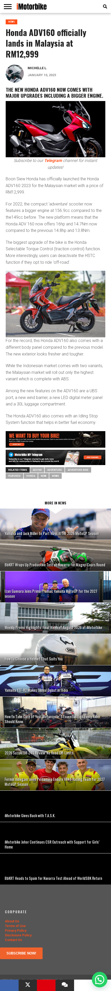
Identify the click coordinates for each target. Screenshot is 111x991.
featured (14, 475)
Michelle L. (37, 68)
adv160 (37, 469)
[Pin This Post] (46, 985)
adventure (54, 469)
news (55, 475)
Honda (30, 475)
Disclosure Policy (18, 935)
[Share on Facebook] (9, 985)
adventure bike (78, 469)
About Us (12, 921)
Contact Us (13, 940)
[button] (99, 979)
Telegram (53, 160)
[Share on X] (28, 985)
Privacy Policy (15, 930)
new (43, 475)
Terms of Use (15, 926)
